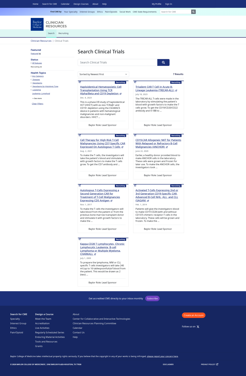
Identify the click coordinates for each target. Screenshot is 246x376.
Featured (35, 53)
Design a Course (44, 314)
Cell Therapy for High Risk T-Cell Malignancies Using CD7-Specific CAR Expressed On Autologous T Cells (102, 143)
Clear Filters (37, 103)
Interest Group (18, 323)
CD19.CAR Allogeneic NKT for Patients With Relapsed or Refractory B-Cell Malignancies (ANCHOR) (158, 143)
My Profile (156, 4)
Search (52, 34)
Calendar (65, 4)
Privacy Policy (208, 364)
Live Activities (42, 327)
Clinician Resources (41, 40)
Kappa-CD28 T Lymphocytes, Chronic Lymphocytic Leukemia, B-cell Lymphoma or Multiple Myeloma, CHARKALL (102, 249)
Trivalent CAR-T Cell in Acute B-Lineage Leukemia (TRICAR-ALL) (156, 88)
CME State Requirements (145, 11)
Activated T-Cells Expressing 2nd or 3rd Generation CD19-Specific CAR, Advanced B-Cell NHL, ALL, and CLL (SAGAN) (157, 195)
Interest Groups (87, 11)
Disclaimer (168, 364)
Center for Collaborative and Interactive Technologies (101, 318)
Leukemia (36, 89)
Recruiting (63, 33)
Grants (39, 346)
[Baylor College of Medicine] (49, 24)
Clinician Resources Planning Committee (94, 323)
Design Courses (81, 4)
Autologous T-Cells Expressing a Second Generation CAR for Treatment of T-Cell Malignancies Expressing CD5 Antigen (100, 195)
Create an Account (194, 315)
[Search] (163, 62)
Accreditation (42, 323)
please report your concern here (162, 356)
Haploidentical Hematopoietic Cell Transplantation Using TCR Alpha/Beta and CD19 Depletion (100, 90)
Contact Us (79, 332)
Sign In (168, 4)
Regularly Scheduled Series (49, 332)
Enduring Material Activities (50, 337)
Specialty (15, 318)
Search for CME (49, 4)
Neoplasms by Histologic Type (45, 86)
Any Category (38, 76)
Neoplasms (37, 83)
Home (35, 4)
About (95, 4)
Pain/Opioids (111, 11)
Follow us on (189, 326)
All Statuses (37, 63)
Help (104, 4)
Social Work (125, 11)
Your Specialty (70, 11)
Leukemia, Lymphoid (41, 93)
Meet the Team (43, 318)
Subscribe (152, 298)
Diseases (36, 79)
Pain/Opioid (16, 332)
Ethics (100, 11)
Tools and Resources (46, 341)
